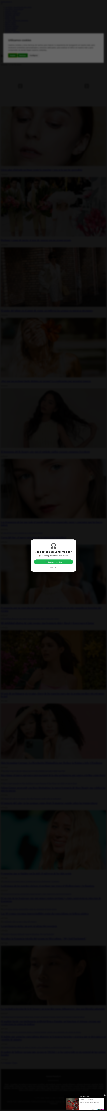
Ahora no (53, 567)
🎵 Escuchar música (53, 562)
